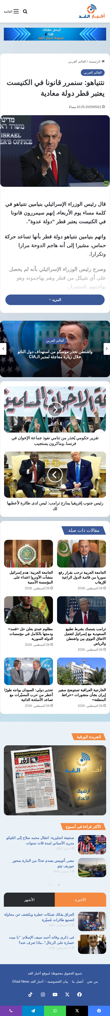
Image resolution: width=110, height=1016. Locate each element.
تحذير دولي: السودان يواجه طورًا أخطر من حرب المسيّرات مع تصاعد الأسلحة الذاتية (28, 695)
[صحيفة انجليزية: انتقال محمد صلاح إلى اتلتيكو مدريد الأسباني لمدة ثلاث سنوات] (92, 844)
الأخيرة (80, 899)
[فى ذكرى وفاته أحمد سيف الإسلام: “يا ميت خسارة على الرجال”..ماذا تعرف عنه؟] (92, 944)
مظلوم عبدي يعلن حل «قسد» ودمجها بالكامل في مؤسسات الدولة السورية (30, 634)
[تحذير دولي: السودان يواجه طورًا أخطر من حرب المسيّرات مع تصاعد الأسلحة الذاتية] (28, 671)
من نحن (92, 981)
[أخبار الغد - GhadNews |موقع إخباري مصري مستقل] (91, 11)
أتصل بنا (77, 981)
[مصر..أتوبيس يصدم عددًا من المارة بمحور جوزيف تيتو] (92, 867)
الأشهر (29, 899)
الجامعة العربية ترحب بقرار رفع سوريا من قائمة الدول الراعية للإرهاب (82, 577)
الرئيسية (95, 61)
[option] (55, 349)
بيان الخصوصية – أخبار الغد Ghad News (40, 981)
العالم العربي (77, 61)
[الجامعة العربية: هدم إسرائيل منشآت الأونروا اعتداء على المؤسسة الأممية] (28, 554)
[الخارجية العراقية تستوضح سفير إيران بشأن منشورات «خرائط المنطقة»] (81, 671)
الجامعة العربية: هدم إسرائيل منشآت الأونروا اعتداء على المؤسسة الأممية (31, 577)
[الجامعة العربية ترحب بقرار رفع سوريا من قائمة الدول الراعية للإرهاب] (81, 554)
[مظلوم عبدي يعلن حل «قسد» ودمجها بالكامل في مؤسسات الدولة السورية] (28, 610)
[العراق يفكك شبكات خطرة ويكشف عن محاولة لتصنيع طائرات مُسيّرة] (92, 921)
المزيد (56, 300)
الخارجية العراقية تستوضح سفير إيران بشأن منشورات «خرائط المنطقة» (82, 695)
